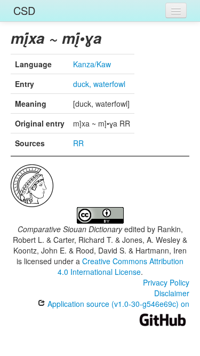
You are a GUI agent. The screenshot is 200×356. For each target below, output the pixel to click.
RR (78, 143)
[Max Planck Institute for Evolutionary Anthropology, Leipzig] (32, 184)
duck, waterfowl (99, 83)
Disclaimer (171, 293)
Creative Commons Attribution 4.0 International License (121, 266)
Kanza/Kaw (92, 64)
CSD (24, 10)
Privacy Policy (166, 282)
